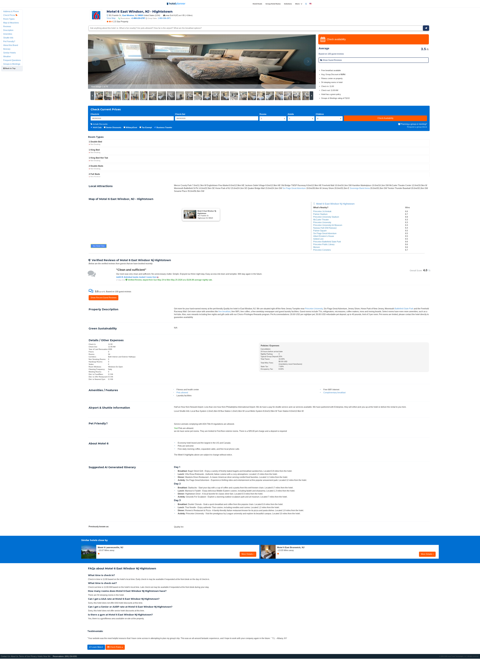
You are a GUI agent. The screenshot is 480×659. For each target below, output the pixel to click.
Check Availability (385, 118)
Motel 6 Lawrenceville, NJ (110, 547)
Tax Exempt (147, 127)
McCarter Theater (321, 219)
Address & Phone (11, 11)
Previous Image (96, 61)
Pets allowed (182, 392)
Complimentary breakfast (334, 392)
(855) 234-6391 (71, 656)
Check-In (95, 114)
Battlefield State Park (404, 308)
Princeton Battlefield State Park (327, 241)
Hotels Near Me (44, 656)
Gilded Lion (318, 239)
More (297, 4)
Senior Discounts (113, 127)
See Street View (98, 246)
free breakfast (224, 311)
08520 (140, 15)
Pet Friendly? (9, 41)
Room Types (8, 19)
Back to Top (10, 68)
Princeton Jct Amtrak (322, 211)
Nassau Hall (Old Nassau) (324, 228)
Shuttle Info (8, 38)
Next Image (308, 61)
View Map (111, 18)
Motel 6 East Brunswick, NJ (290, 547)
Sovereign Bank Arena (360, 188)
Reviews (7, 26)
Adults (291, 114)
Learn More (96, 647)
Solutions (288, 4)
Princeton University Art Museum (327, 225)
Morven (316, 247)
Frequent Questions (12, 60)
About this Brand (10, 45)
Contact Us (5, 656)
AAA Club (97, 127)
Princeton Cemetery (322, 250)
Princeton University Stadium (326, 217)
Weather (7, 56)
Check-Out (180, 114)
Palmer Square (320, 230)
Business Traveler (164, 127)
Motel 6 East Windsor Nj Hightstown (335, 203)
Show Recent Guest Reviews (103, 297)
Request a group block (417, 127)
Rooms (263, 114)
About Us (14, 656)
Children (320, 114)
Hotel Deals (257, 4)
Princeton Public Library (323, 244)
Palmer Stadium (320, 214)
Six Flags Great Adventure (294, 188)
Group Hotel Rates (273, 4)
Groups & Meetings (11, 64)
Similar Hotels (9, 53)
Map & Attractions (11, 23)
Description (8, 30)
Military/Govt (131, 127)
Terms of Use (24, 656)
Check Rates (115, 647)
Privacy (34, 656)
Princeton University (322, 222)
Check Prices (9, 15)
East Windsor (128, 15)
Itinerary (6, 49)
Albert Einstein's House (323, 236)
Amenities (7, 34)
